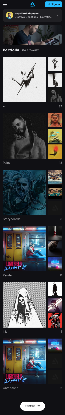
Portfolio (30, 405)
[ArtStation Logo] (32, 4)
